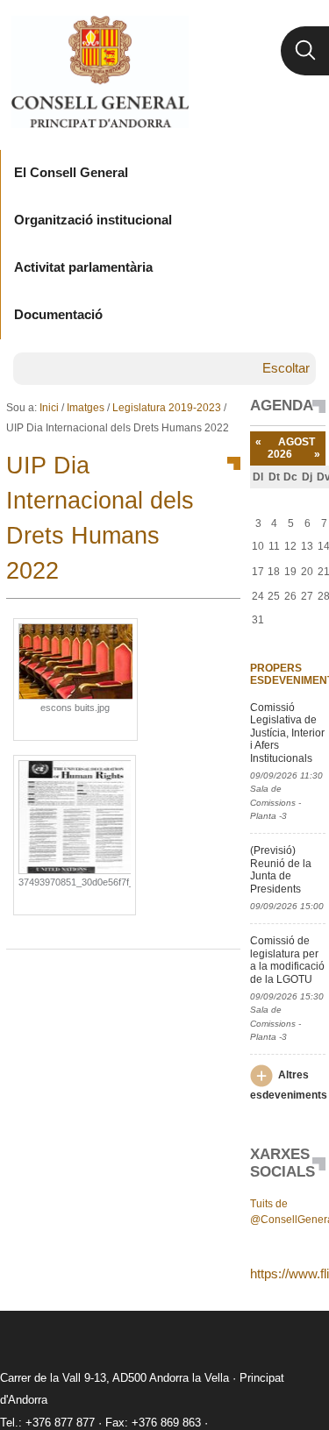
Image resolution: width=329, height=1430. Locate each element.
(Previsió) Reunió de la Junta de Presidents (280, 869)
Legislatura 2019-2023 (166, 408)
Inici (49, 408)
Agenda (281, 406)
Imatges (85, 408)
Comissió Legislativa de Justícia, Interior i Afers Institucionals (287, 733)
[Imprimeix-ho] (171, 977)
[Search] (305, 50)
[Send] (222, 977)
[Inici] (99, 72)
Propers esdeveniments (287, 674)
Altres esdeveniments (288, 1085)
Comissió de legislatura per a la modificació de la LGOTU (287, 960)
